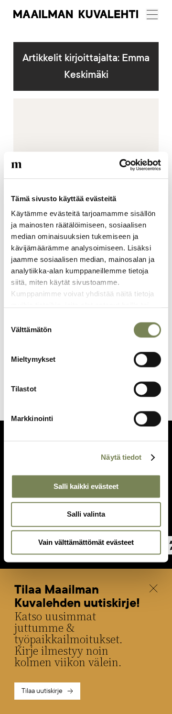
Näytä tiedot (121, 457)
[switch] (147, 359)
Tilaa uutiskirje (42, 690)
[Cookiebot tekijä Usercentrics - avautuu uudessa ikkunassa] (121, 165)
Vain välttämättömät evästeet (86, 542)
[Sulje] (153, 589)
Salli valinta (86, 514)
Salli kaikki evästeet (86, 486)
